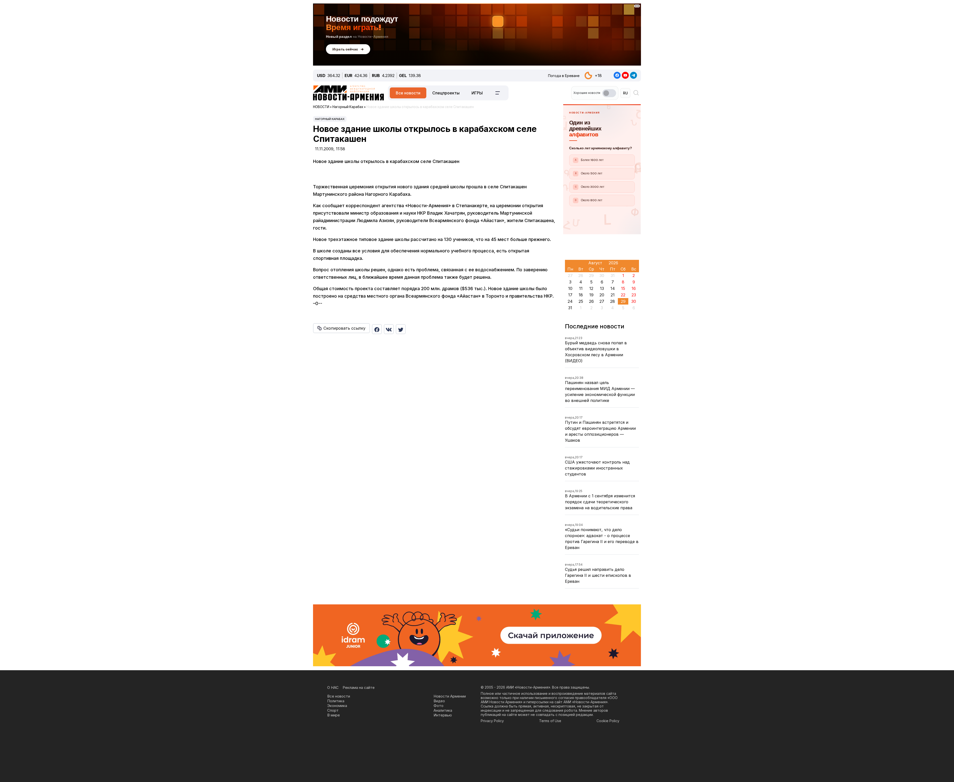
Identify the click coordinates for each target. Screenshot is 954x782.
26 (591, 301)
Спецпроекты (446, 92)
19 (591, 294)
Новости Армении (450, 696)
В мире (333, 715)
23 (634, 294)
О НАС (333, 687)
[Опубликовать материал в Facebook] (376, 329)
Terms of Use (550, 721)
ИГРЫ (477, 92)
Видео (439, 701)
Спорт (333, 710)
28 (612, 301)
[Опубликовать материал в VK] (389, 329)
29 (623, 301)
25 (581, 301)
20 (601, 294)
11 (581, 288)
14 (612, 288)
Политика (335, 701)
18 (581, 294)
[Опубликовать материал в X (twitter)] (400, 329)
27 (601, 301)
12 (591, 288)
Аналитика (443, 710)
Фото (438, 705)
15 (623, 288)
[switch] (609, 93)
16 (634, 288)
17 (570, 294)
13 (602, 288)
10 (570, 288)
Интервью (443, 715)
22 (623, 294)
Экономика (337, 705)
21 (613, 294)
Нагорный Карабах (330, 119)
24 (570, 301)
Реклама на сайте (359, 687)
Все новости (408, 92)
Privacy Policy (492, 721)
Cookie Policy (607, 721)
